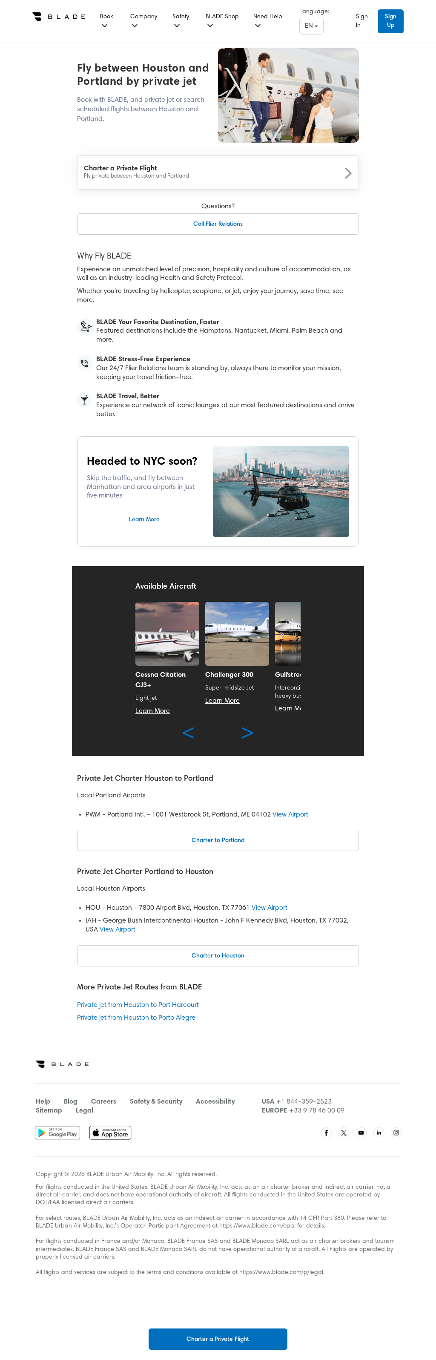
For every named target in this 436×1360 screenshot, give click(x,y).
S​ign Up (390, 21)
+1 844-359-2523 (304, 1101)
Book (106, 17)
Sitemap (49, 1110)
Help (43, 1101)
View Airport (290, 814)
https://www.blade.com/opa (256, 1226)
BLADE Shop (222, 17)
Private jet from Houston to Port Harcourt (138, 1005)
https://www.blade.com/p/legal (281, 1273)
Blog (70, 1101)
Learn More (144, 520)
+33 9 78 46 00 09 (316, 1110)
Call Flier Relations (218, 224)
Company (143, 17)
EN (310, 26)
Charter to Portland (218, 841)
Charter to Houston (218, 956)
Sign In (362, 21)
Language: (314, 12)
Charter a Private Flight (217, 1340)
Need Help (267, 17)
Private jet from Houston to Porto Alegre (136, 1018)
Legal (84, 1110)
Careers (103, 1101)
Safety (180, 17)
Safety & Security (156, 1101)
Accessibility (215, 1101)
